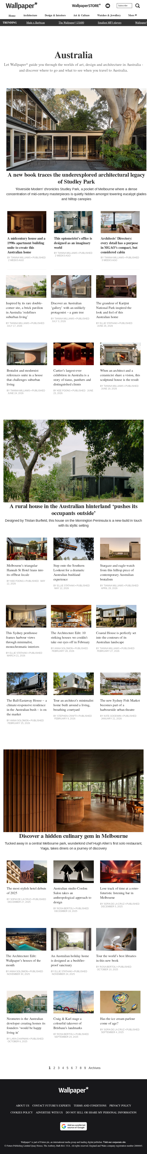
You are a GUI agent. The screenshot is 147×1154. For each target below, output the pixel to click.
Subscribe (122, 5)
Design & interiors (55, 15)
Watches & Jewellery (109, 15)
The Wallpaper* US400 (71, 22)
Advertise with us (49, 1112)
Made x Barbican (35, 22)
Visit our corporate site (114, 1142)
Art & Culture (81, 15)
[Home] (11, 16)
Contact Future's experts (51, 1105)
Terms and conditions (90, 1105)
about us (22, 1105)
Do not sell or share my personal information (101, 1112)
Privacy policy (120, 1105)
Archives (94, 1068)
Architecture (30, 15)
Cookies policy (22, 1112)
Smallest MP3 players (109, 22)
